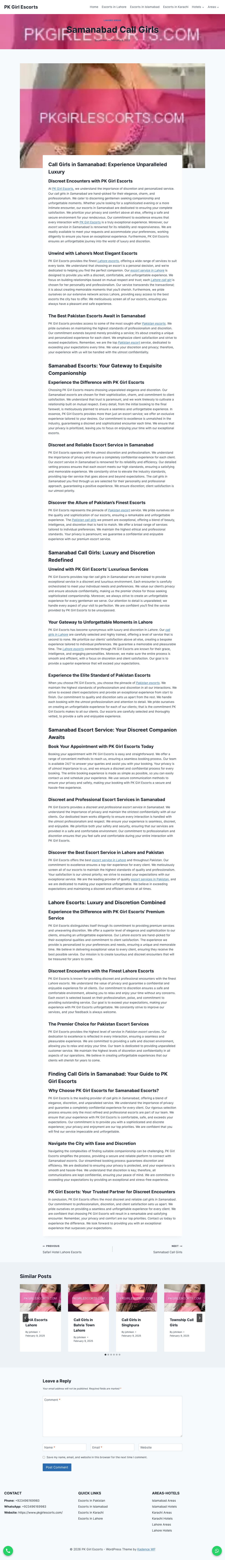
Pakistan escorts (154, 323)
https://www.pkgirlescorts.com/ (33, 1512)
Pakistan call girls (84, 520)
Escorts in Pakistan (91, 1500)
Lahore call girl (161, 280)
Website (146, 1447)
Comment (52, 1400)
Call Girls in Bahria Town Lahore (84, 1325)
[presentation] (40, 1298)
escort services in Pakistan (150, 879)
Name (49, 1447)
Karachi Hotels (162, 1518)
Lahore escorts (108, 261)
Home (94, 7)
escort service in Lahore (147, 270)
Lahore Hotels (162, 1530)
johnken (102, 40)
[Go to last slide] (25, 1318)
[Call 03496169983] (8, 1551)
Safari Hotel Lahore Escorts (62, 1249)
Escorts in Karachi (175, 7)
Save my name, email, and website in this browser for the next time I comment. (97, 1457)
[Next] (199, 1318)
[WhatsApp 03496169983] (217, 1551)
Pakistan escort (129, 342)
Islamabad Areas (164, 1500)
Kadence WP (146, 1549)
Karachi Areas (162, 1512)
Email (97, 1447)
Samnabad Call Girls (167, 1249)
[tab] (105, 1355)
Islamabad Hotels (164, 1506)
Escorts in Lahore (114, 7)
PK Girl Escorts (62, 188)
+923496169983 (22, 1500)
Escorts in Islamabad (145, 7)
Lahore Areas (112, 20)
